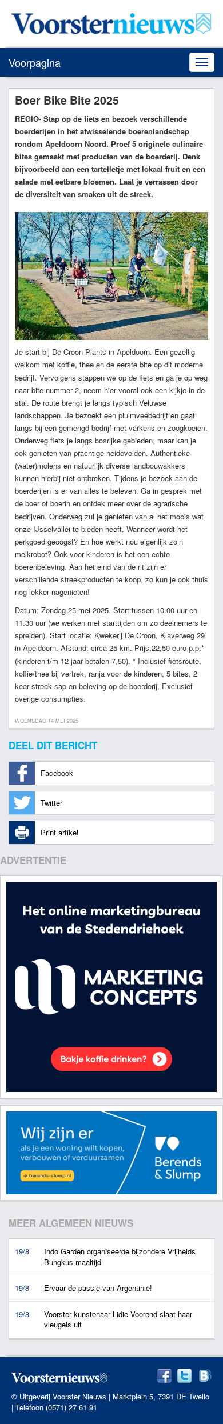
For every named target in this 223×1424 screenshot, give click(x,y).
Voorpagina (35, 62)
